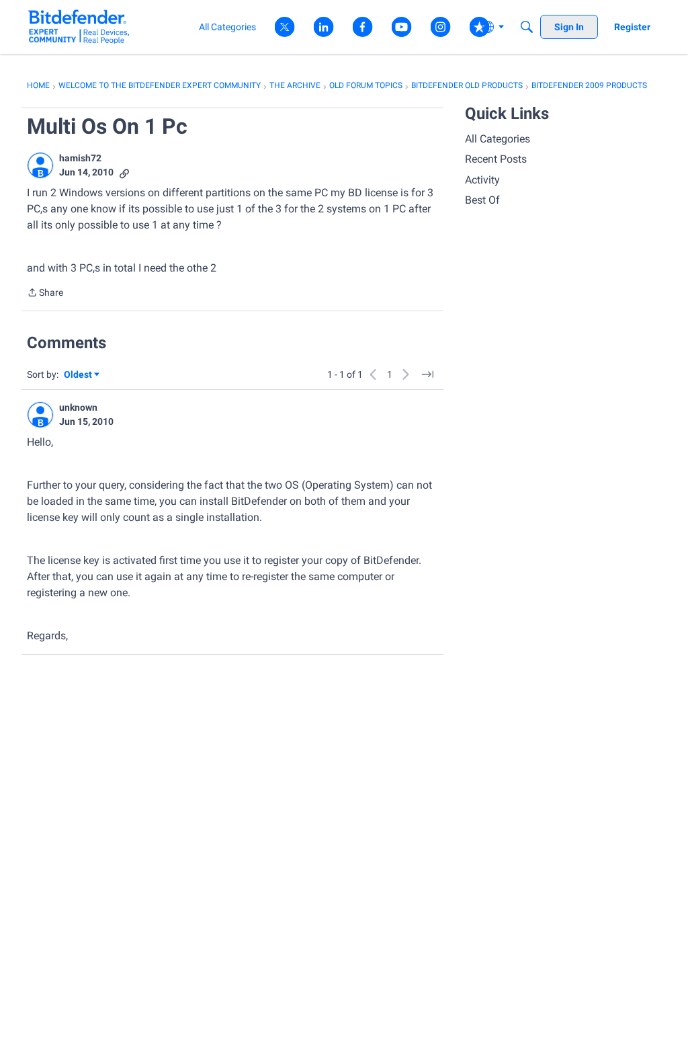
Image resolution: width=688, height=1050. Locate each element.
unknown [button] (78, 407)
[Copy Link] (124, 172)
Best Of (482, 200)
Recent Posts (496, 159)
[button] (40, 165)
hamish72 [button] (80, 158)
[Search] (527, 27)
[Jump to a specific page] (427, 374)
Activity (482, 179)
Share (45, 293)
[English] (79, 26)
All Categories (497, 138)
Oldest (78, 375)
